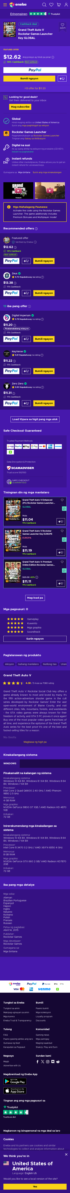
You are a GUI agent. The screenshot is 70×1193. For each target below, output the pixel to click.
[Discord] (53, 1062)
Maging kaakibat (44, 1043)
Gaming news (42, 1035)
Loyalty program (44, 1017)
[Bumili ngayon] (35, 70)
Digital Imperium (21, 315)
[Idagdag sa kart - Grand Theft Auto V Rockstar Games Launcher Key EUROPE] (61, 552)
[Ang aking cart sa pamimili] (59, 4)
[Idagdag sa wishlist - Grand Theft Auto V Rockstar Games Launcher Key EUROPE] (62, 532)
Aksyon (9, 664)
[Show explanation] (42, 277)
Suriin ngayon (35, 639)
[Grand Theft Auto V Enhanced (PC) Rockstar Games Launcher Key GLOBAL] (35, 511)
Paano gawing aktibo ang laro (18, 1039)
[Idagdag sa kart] (62, 79)
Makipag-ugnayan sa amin (16, 1012)
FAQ (5, 1035)
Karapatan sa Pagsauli (14, 1047)
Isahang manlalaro (28, 664)
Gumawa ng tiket (11, 1043)
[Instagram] (47, 1062)
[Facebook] (37, 1062)
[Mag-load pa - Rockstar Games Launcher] (6, 134)
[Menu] (4, 4)
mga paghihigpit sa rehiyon (35, 126)
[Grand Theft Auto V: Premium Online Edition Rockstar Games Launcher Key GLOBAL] (35, 573)
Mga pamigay (42, 1039)
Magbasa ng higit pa (35, 742)
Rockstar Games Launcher (46, 136)
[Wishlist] (51, 4)
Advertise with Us (12, 1066)
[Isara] (66, 1154)
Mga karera (9, 1017)
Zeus (14, 273)
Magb (6, 1062)
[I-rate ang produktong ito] (14, 683)
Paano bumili (42, 1008)
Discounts (41, 1021)
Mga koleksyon (43, 1012)
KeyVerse (17, 351)
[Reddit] (58, 1062)
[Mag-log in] (66, 4)
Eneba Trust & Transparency (17, 1021)
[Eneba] (17, 4)
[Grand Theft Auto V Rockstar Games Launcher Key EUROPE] (35, 542)
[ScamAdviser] (20, 468)
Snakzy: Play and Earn (46, 1047)
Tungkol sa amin (11, 1008)
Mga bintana (10, 951)
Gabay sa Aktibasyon (35, 139)
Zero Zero (17, 384)
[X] (42, 1062)
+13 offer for (35, 88)
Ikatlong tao (50, 664)
